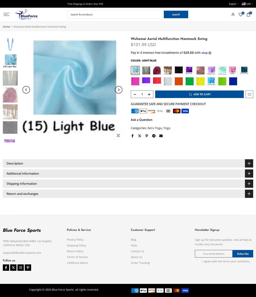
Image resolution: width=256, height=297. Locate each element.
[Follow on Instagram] (20, 267)
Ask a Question (141, 120)
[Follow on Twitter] (13, 267)
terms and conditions (236, 261)
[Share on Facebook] (132, 136)
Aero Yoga (154, 128)
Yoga (166, 128)
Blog (133, 239)
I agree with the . (226, 261)
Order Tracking (140, 263)
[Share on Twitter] (139, 136)
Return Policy (75, 251)
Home (6, 26)
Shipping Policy (76, 245)
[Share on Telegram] (154, 136)
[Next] (118, 90)
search (176, 14)
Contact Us (137, 251)
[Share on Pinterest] (146, 136)
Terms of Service (77, 257)
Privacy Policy (75, 239)
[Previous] (26, 90)
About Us (136, 257)
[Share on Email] (161, 136)
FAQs (134, 245)
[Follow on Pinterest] (28, 267)
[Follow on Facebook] (6, 267)
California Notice (77, 263)
